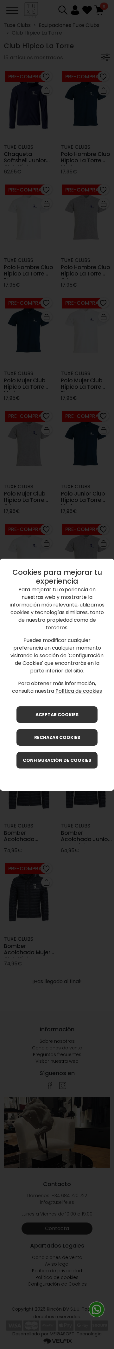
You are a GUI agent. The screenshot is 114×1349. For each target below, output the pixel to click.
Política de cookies (78, 691)
